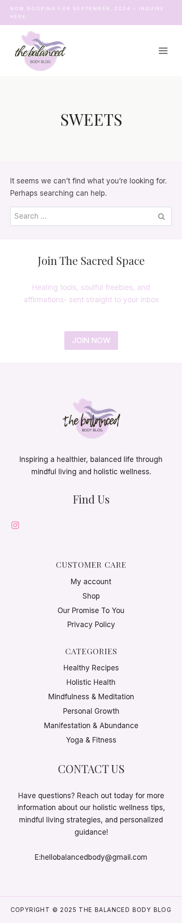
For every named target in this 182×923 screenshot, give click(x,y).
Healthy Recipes (91, 668)
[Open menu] (163, 50)
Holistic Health (91, 682)
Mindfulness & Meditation (91, 696)
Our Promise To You (91, 610)
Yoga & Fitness (91, 740)
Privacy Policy (91, 624)
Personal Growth (91, 711)
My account (91, 581)
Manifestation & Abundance (91, 725)
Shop (91, 596)
